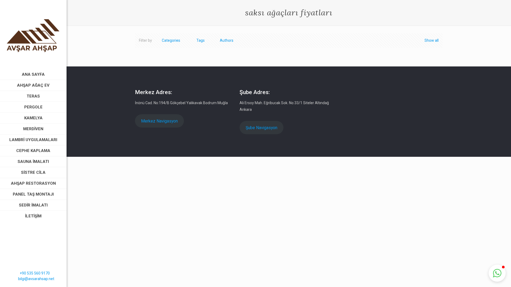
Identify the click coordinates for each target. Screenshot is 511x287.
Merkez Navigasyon (159, 121)
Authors (226, 40)
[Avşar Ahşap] (33, 34)
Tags (200, 40)
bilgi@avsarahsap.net (36, 279)
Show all (432, 40)
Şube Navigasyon (261, 127)
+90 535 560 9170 (35, 273)
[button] (497, 273)
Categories (171, 40)
